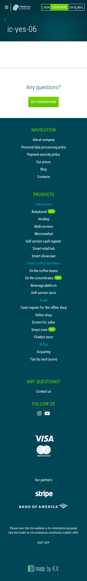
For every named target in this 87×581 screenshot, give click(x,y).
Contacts (43, 176)
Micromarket (44, 233)
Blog (43, 169)
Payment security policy (43, 154)
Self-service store (43, 292)
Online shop (43, 314)
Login (46, 7)
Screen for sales (43, 322)
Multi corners (43, 226)
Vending (43, 218)
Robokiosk (42, 211)
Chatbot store (43, 336)
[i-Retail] (21, 7)
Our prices (43, 161)
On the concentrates (42, 277)
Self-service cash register (43, 241)
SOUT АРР (43, 542)
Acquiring (43, 351)
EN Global (76, 7)
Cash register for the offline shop (44, 307)
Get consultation (43, 102)
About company (44, 139)
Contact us (43, 391)
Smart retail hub (44, 248)
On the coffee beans (43, 270)
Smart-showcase (44, 255)
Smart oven (42, 329)
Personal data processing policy (43, 147)
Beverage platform (44, 285)
